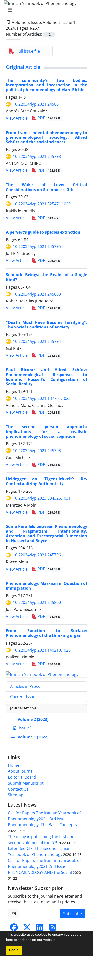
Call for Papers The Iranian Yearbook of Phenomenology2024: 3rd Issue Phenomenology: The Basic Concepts (44, 818)
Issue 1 (25, 727)
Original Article (23, 67)
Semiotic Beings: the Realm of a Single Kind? (46, 277)
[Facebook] (14, 928)
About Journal (21, 771)
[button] (58, 940)
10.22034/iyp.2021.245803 (37, 294)
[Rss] (53, 928)
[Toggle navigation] (45, 9)
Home (13, 765)
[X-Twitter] (27, 928)
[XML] (43, 28)
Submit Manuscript (26, 783)
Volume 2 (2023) (33, 719)
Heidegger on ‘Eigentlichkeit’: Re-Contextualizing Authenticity (46, 481)
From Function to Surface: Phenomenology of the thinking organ (46, 633)
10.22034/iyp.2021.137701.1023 (42, 398)
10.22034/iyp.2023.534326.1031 (42, 498)
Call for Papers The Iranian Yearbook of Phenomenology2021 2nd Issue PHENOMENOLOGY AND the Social (44, 866)
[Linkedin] (40, 928)
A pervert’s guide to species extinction (43, 232)
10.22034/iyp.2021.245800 (37, 602)
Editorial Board (22, 777)
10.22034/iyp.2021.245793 (37, 450)
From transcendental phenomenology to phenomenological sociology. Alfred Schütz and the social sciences (46, 137)
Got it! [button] (14, 950)
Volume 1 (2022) (33, 737)
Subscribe (72, 913)
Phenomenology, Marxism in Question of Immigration (46, 586)
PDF (48, 118)
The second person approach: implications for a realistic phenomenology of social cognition (46, 431)
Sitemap (15, 795)
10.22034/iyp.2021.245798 (37, 156)
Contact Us (18, 789)
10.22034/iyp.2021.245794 (37, 341)
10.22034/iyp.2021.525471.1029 (42, 204)
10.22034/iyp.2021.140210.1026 (42, 650)
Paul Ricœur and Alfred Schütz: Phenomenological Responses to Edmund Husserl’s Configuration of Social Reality (46, 377)
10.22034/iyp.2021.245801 (37, 104)
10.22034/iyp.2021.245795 (37, 246)
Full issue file (28, 51)
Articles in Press (25, 686)
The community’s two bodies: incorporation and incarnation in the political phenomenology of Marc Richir (46, 85)
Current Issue (22, 696)
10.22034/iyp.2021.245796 (37, 555)
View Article (17, 118)
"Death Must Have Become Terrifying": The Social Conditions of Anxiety (46, 325)
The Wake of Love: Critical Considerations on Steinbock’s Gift (46, 187)
